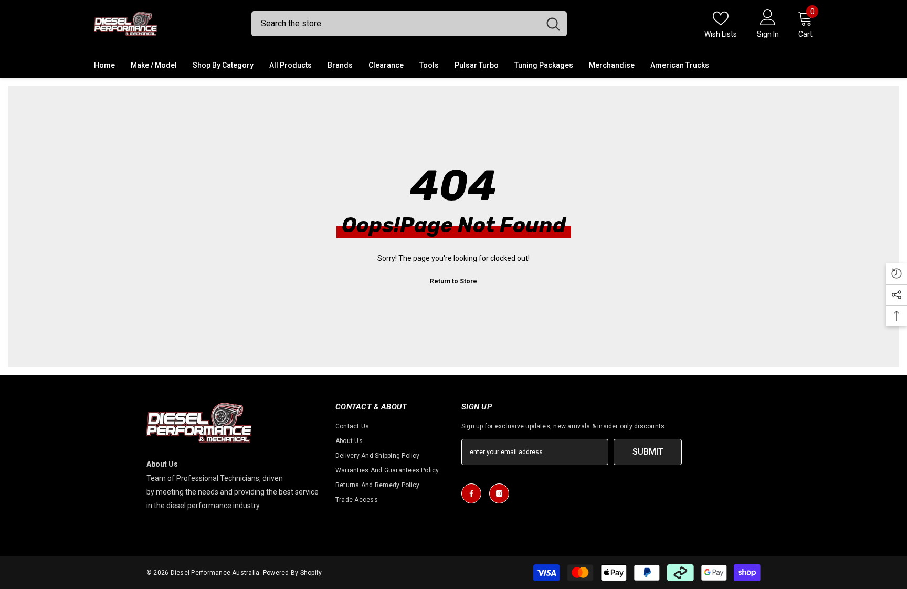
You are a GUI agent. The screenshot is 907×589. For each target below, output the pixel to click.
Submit (647, 452)
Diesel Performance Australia (215, 572)
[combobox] (395, 23)
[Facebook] (471, 493)
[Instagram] (499, 493)
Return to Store (453, 281)
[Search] (409, 23)
